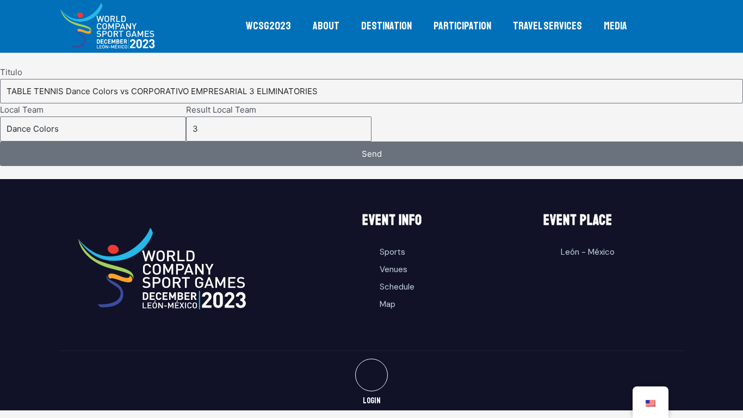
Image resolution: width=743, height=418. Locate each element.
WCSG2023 (268, 26)
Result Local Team (221, 109)
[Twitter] (371, 375)
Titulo (11, 72)
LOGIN (372, 401)
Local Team (22, 109)
